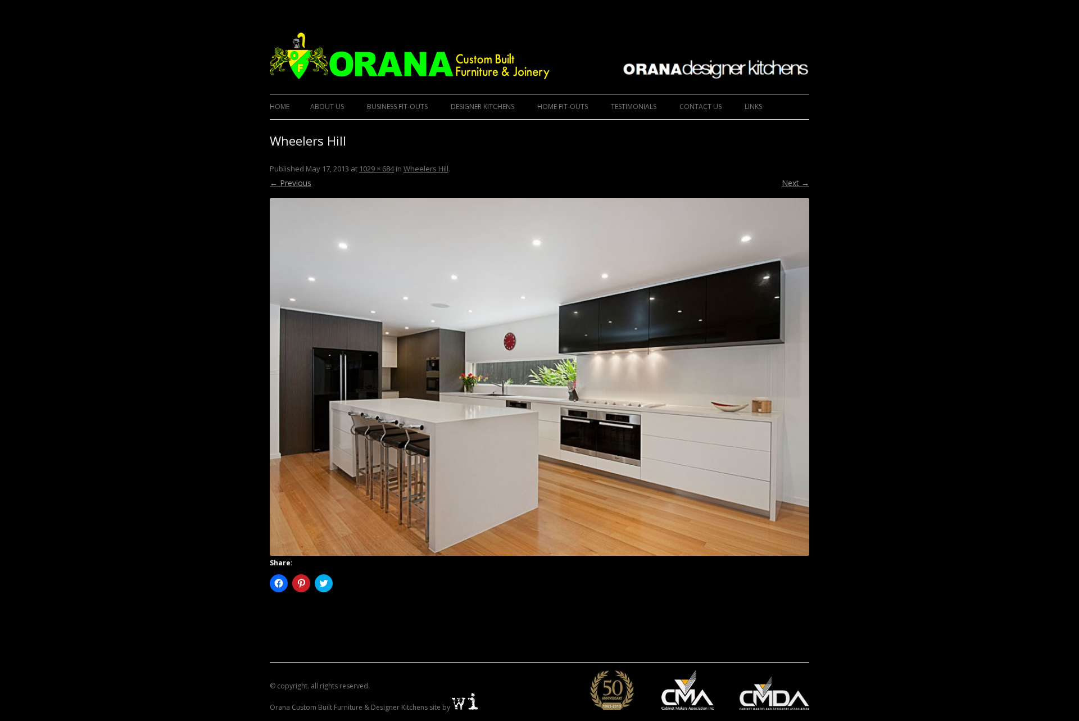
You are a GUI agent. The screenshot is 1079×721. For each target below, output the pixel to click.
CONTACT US (700, 106)
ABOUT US (327, 106)
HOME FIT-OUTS (562, 106)
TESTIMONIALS (633, 106)
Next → (795, 183)
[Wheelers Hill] (539, 377)
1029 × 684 (376, 169)
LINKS (753, 106)
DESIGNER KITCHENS (482, 106)
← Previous (290, 183)
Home (279, 106)
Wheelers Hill (426, 169)
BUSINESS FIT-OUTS (397, 106)
